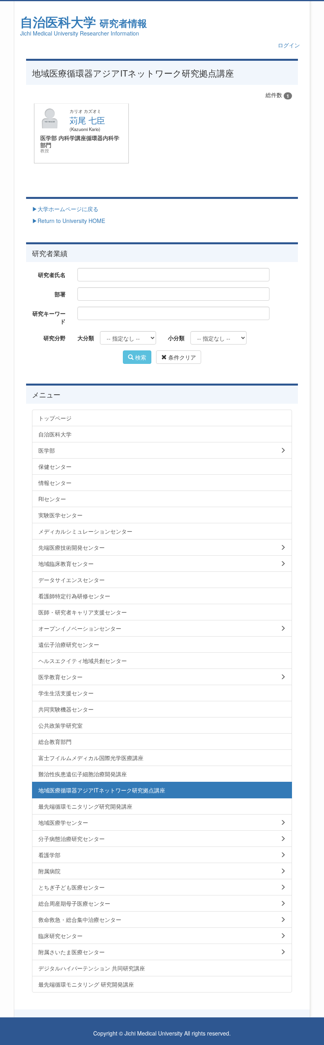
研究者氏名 (52, 275)
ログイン (289, 45)
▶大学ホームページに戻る (65, 209)
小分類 (176, 338)
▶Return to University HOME (68, 221)
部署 (60, 294)
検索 (140, 357)
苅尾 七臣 (87, 120)
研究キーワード (49, 317)
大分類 (85, 338)
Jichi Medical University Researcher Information (79, 33)
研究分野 (54, 338)
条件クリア (181, 357)
